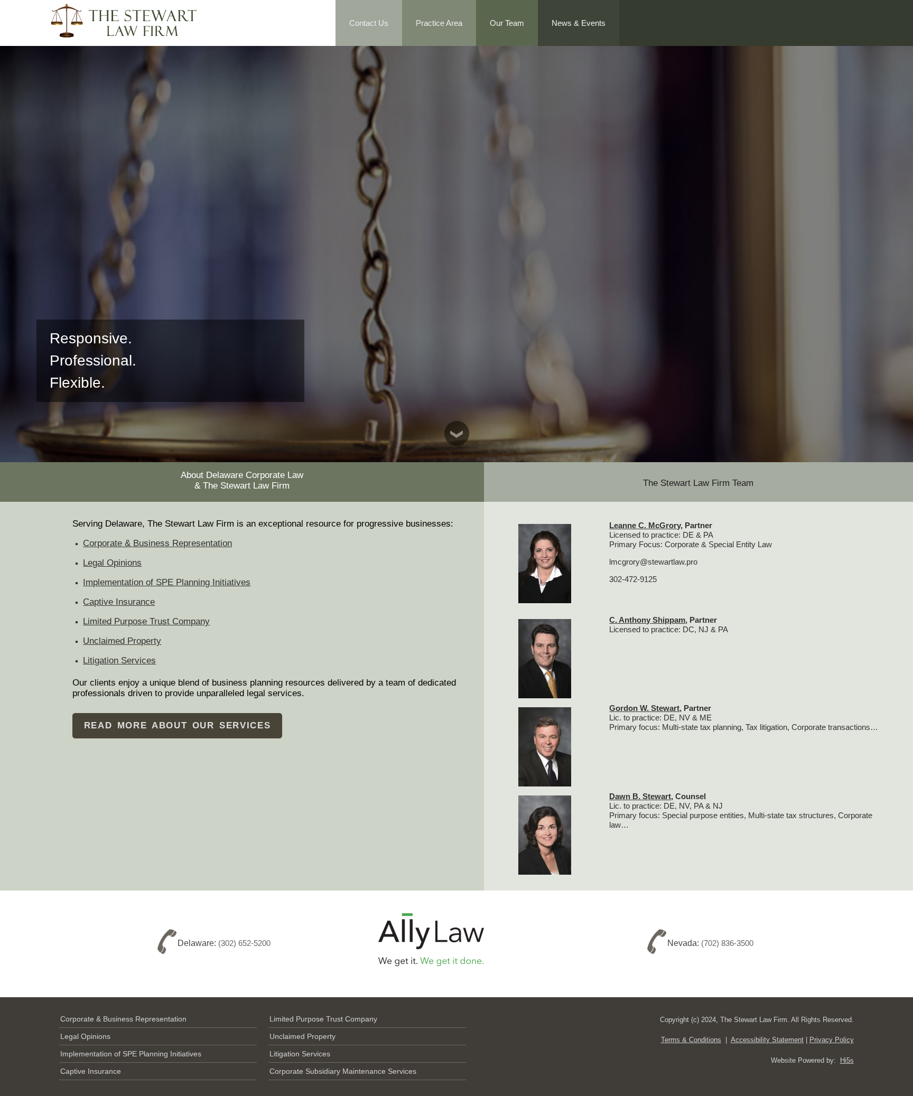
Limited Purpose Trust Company (146, 621)
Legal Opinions (112, 563)
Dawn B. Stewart (640, 796)
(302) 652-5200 (244, 943)
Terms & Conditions (691, 1040)
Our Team (507, 22)
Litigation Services (119, 660)
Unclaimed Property (122, 641)
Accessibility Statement (767, 1040)
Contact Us (368, 22)
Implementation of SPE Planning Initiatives (166, 582)
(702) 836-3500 (727, 943)
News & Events (578, 22)
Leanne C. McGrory (645, 525)
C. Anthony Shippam (647, 619)
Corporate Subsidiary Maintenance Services (342, 1071)
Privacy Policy (831, 1040)
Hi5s (847, 1060)
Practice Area (439, 22)
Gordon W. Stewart (644, 708)
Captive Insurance (119, 602)
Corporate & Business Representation (157, 543)
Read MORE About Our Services (177, 725)
